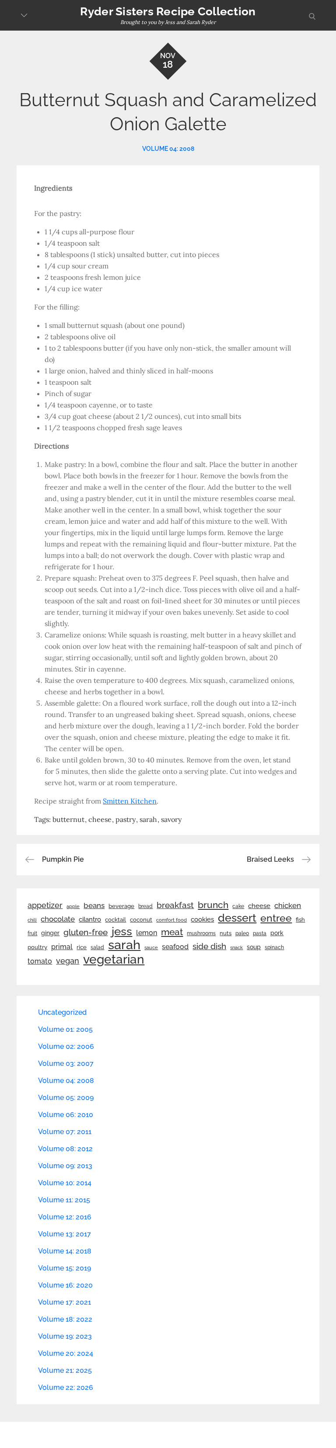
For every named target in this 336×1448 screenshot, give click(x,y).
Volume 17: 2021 (64, 1302)
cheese (100, 819)
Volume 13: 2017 (64, 1234)
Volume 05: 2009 (66, 1097)
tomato (40, 961)
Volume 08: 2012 (65, 1149)
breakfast (175, 905)
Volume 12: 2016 (64, 1217)
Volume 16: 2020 (65, 1285)
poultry (37, 947)
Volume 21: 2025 (65, 1370)
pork (277, 932)
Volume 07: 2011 (64, 1132)
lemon (146, 933)
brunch (213, 904)
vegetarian (113, 959)
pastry (126, 819)
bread (145, 906)
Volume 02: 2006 (66, 1046)
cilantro (90, 919)
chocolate (58, 919)
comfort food (171, 919)
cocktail (115, 919)
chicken (287, 905)
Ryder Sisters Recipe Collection (168, 11)
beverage (121, 906)
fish (300, 919)
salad (97, 947)
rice (82, 946)
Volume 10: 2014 (64, 1183)
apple (73, 906)
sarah (148, 819)
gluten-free (85, 932)
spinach (274, 947)
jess (122, 931)
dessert (237, 917)
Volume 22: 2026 (65, 1387)
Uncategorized (62, 1012)
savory (171, 819)
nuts (225, 933)
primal (62, 947)
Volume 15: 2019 (64, 1268)
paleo (242, 933)
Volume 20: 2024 (65, 1353)
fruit (32, 933)
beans (94, 905)
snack (236, 947)
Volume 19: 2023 (65, 1336)
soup (254, 946)
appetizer (45, 905)
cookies (202, 919)
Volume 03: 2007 (66, 1063)
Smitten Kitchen (130, 801)
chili (32, 920)
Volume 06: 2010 (65, 1114)
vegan (67, 960)
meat (172, 932)
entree (276, 918)
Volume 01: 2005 (65, 1029)
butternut (68, 819)
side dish (209, 946)
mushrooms (201, 933)
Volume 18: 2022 (65, 1319)
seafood (175, 947)
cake (238, 906)
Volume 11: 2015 (64, 1200)
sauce (151, 947)
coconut (141, 919)
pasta (259, 933)
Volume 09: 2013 (65, 1166)
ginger (50, 932)
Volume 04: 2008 (168, 148)
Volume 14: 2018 (64, 1251)
